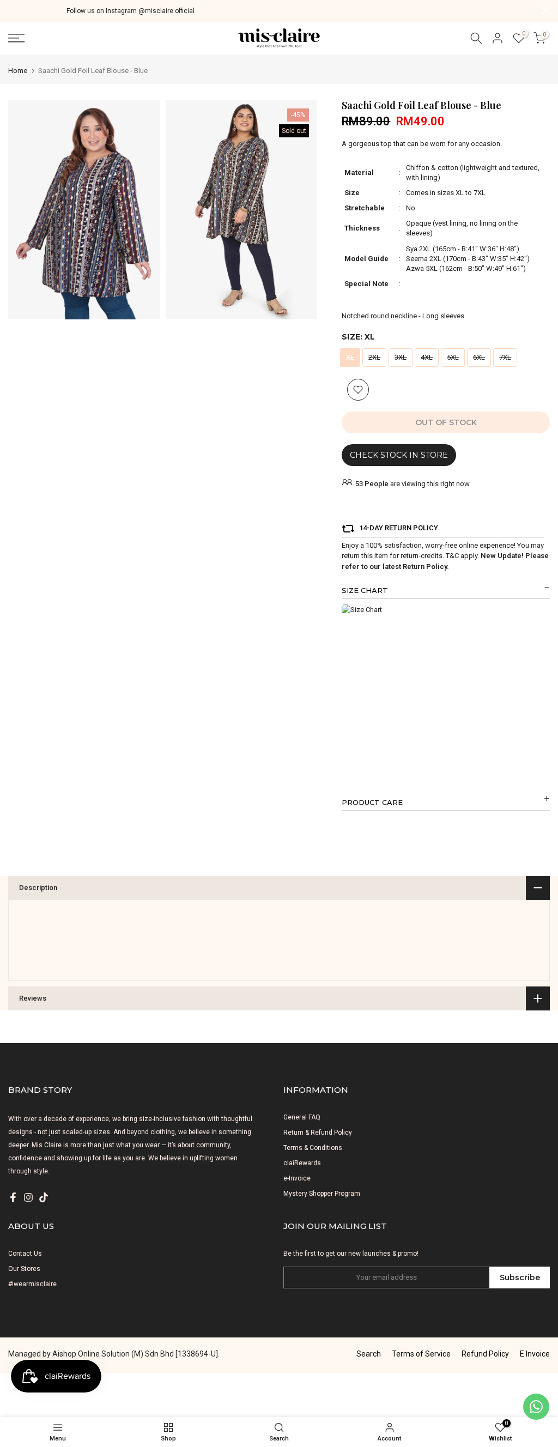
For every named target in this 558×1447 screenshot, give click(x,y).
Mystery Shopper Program (321, 1193)
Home (17, 70)
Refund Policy (485, 1353)
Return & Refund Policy (317, 1132)
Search (368, 1353)
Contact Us (25, 1253)
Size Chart (365, 590)
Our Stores (24, 1269)
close (12, 11)
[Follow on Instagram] (28, 1197)
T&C (452, 556)
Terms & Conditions (312, 1148)
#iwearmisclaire (32, 1284)
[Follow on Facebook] (13, 1197)
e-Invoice (297, 1178)
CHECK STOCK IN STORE (399, 455)
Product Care (372, 802)
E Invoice (535, 1353)
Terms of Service (421, 1353)
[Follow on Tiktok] (43, 1197)
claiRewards (302, 1163)
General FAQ (301, 1117)
